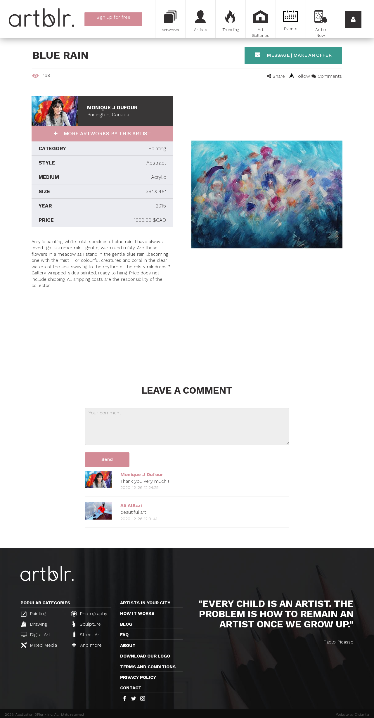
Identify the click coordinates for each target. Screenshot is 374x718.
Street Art (89, 634)
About (128, 645)
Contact (130, 688)
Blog (126, 624)
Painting (37, 613)
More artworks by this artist (106, 133)
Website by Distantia (352, 714)
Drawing (37, 624)
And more (90, 645)
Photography (92, 613)
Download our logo (145, 656)
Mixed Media (42, 645)
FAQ (124, 634)
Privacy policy (138, 677)
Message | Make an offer (299, 55)
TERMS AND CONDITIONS (148, 666)
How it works (137, 613)
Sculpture (89, 624)
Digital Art (39, 634)
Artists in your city (145, 602)
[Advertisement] (102, 330)
